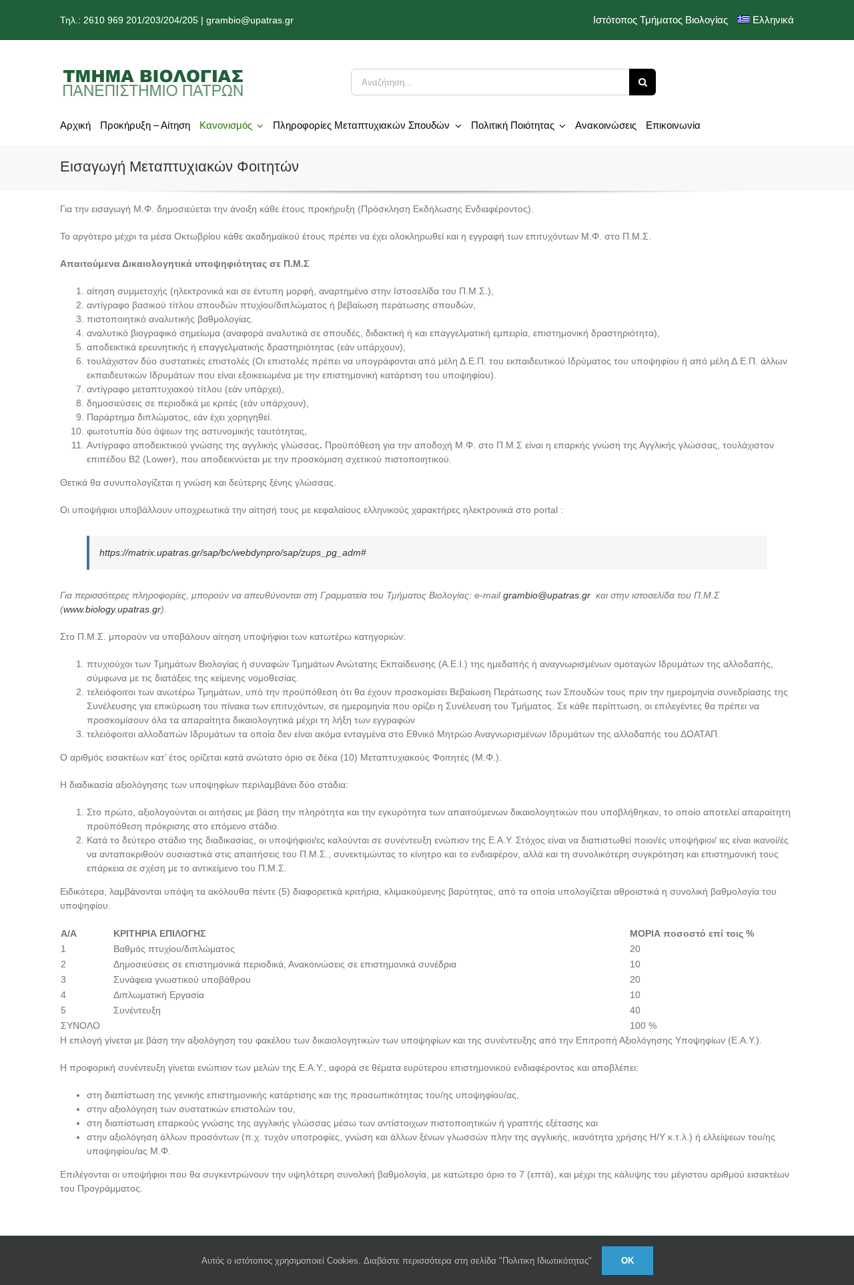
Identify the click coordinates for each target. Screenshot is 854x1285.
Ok (627, 1261)
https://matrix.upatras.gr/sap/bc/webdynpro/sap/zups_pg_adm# (232, 552)
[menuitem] (766, 20)
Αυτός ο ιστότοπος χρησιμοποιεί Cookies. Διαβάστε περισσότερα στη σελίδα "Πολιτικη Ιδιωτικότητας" (396, 1261)
